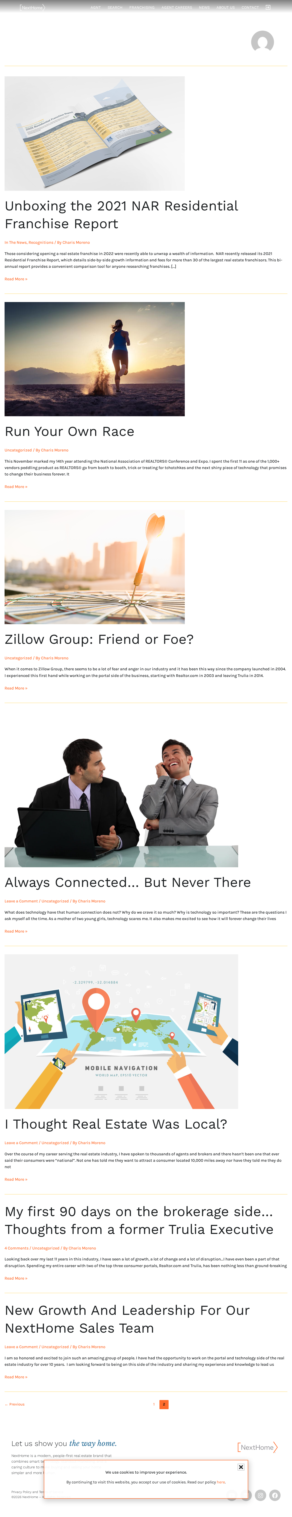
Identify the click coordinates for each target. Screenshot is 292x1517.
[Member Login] (268, 7)
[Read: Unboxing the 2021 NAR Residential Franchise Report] (95, 133)
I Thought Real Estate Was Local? (116, 1124)
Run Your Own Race (70, 431)
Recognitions (41, 242)
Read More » (16, 278)
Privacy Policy (21, 1492)
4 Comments (17, 1248)
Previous (15, 1404)
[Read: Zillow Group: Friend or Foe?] (95, 566)
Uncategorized (18, 450)
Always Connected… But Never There (128, 882)
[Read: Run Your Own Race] (95, 358)
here (221, 1482)
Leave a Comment (21, 901)
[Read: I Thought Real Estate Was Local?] (121, 1031)
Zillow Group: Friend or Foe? (99, 639)
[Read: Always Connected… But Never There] (121, 788)
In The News (16, 242)
